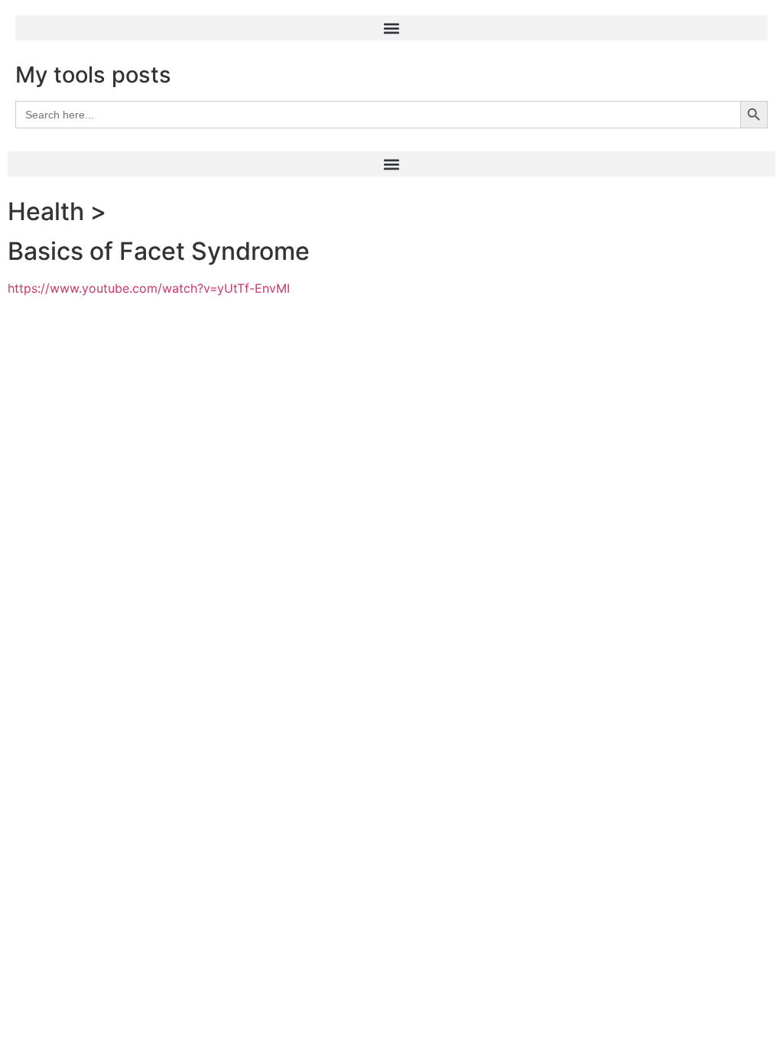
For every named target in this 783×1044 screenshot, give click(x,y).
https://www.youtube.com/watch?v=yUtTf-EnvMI (149, 288)
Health (46, 211)
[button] (391, 28)
